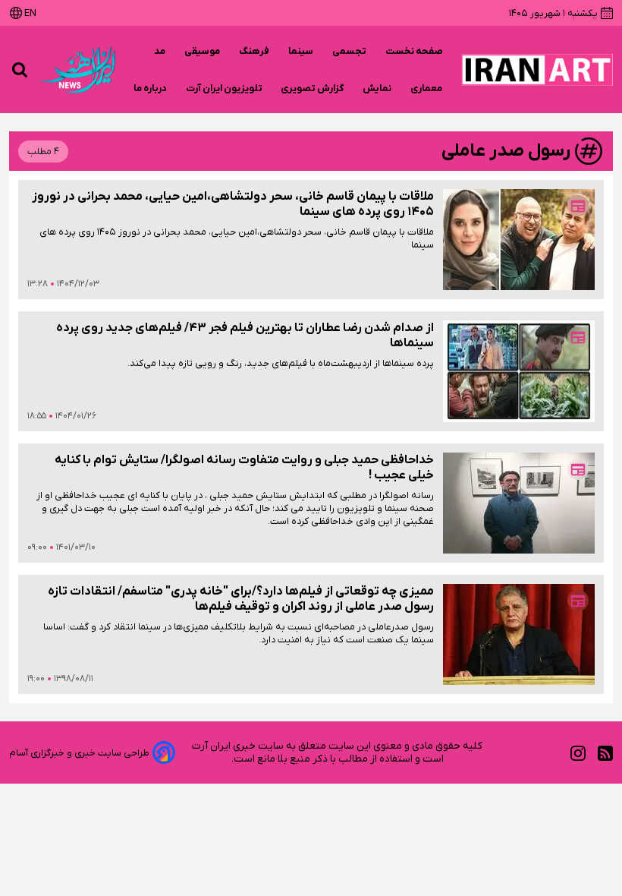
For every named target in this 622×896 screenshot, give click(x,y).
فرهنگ (254, 51)
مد (160, 51)
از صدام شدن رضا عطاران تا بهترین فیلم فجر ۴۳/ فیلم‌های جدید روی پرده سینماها (245, 335)
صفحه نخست (414, 51)
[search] (19, 69)
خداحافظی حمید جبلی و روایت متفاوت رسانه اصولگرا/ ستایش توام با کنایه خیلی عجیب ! (244, 468)
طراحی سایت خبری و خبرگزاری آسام (79, 752)
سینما (301, 51)
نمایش (377, 88)
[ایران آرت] (537, 70)
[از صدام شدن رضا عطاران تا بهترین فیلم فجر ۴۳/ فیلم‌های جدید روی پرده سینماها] (519, 370)
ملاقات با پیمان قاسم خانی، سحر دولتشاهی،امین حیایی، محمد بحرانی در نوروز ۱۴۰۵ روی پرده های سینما (233, 204)
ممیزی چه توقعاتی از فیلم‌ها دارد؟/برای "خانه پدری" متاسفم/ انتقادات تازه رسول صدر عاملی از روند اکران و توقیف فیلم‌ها (241, 599)
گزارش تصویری (312, 88)
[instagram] (578, 753)
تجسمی (349, 51)
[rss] (605, 753)
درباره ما (151, 88)
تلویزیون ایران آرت (224, 88)
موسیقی (202, 51)
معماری (426, 88)
